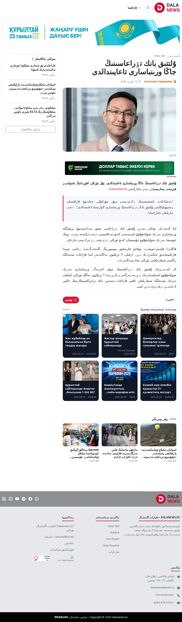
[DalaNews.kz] (168, 499)
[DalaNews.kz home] (167, 7)
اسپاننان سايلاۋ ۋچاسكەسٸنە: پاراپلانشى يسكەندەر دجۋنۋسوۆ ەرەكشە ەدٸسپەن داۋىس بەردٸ (158, 453)
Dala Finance (111, 545)
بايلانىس (69, 543)
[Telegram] (24, 499)
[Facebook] (30, 499)
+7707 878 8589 (164, 602)
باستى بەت (174, 55)
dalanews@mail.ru (162, 587)
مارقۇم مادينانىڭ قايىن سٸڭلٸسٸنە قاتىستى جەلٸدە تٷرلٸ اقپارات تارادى (120, 453)
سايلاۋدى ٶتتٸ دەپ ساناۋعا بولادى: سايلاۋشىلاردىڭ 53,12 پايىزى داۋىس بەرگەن (34, 112)
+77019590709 (164, 595)
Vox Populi (112, 539)
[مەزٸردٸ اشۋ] (148, 7)
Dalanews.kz (118, 189)
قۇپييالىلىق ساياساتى (62, 549)
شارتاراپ (114, 552)
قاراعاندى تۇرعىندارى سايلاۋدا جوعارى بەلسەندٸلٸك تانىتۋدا (32, 67)
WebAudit (61, 617)
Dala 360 (160, 55)
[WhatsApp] (37, 499)
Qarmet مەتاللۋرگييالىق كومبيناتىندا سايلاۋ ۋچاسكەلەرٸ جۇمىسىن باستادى (84, 453)
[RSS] (4, 499)
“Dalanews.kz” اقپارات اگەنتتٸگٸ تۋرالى (55, 528)
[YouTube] (17, 499)
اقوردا (169, 299)
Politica (114, 532)
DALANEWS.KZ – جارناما (59, 536)
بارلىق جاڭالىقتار (30, 129)
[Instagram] (10, 499)
